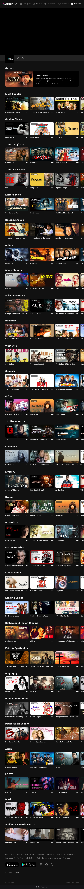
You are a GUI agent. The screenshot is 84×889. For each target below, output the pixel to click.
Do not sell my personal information (56, 858)
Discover (39, 4)
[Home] (10, 4)
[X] (52, 864)
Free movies (52, 4)
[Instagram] (41, 864)
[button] (42, 79)
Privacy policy (69, 854)
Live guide (27, 4)
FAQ (38, 858)
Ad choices (30, 858)
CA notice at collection (14, 858)
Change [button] (16, 872)
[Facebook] (46, 864)
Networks (77, 4)
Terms (59, 854)
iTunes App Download (12, 865)
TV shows (65, 4)
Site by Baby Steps (72, 882)
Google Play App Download (28, 865)
